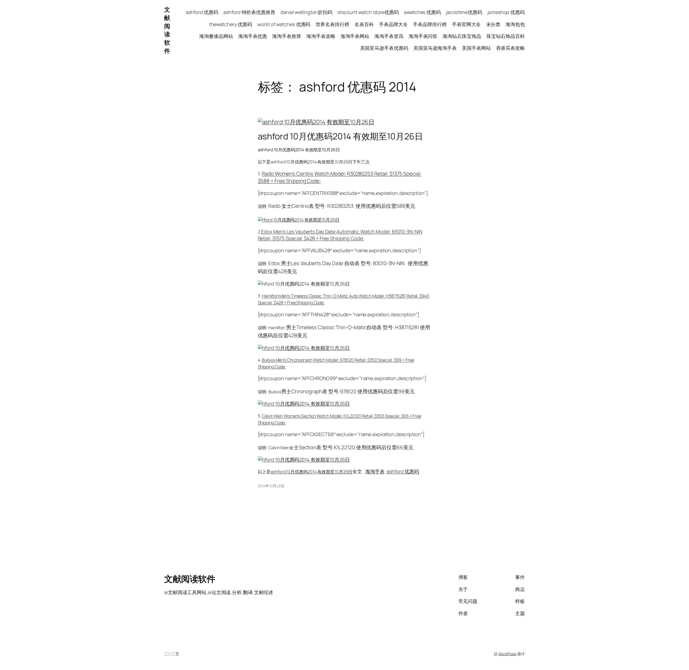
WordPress (507, 653)
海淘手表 (375, 471)
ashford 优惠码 (402, 471)
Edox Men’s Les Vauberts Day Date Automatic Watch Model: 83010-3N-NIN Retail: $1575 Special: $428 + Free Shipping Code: (340, 234)
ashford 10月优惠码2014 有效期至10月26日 (340, 136)
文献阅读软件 (167, 30)
